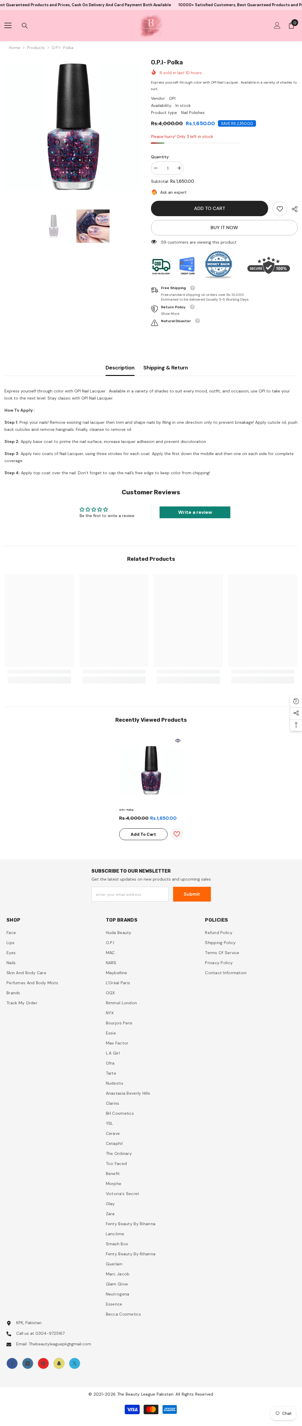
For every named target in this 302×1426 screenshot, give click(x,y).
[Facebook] (12, 1363)
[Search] (24, 25)
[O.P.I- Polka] (151, 770)
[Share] (292, 209)
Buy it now (224, 227)
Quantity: (160, 156)
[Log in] (277, 25)
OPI (172, 98)
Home (14, 47)
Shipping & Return (165, 367)
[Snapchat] (59, 1363)
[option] (73, 127)
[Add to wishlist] (176, 834)
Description (120, 367)
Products (36, 47)
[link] (280, 208)
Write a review (195, 512)
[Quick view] (178, 740)
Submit (192, 894)
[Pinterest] (43, 1363)
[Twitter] (74, 1363)
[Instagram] (27, 1363)
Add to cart (209, 208)
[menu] (8, 25)
